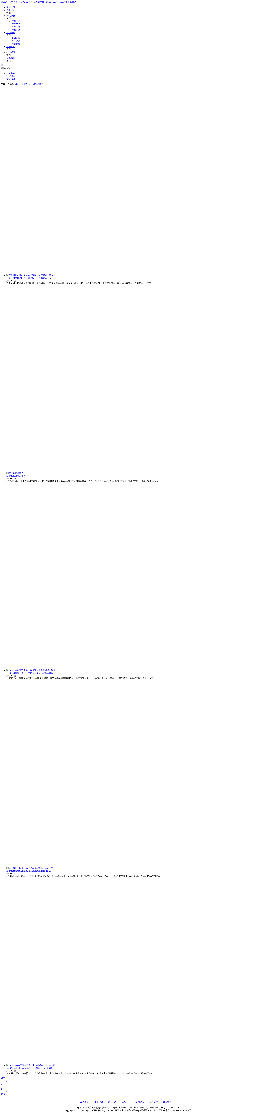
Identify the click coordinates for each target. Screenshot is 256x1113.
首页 (3, 1078)
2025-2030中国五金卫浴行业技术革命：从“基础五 (29, 1068)
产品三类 (16, 27)
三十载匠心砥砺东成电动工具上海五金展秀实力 (28, 871)
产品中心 (10, 16)
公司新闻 (16, 38)
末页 (3, 1094)
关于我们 (10, 10)
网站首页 (10, 7)
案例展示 (10, 46)
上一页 (4, 1081)
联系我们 (10, 58)
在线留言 (10, 52)
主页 (17, 84)
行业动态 (16, 41)
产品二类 (16, 24)
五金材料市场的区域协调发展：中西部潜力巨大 (28, 278)
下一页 (4, 1091)
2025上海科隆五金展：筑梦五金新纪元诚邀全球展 (29, 673)
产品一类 (16, 21)
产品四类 (16, 30)
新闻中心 (10, 32)
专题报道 (16, 44)
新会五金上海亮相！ (16, 476)
